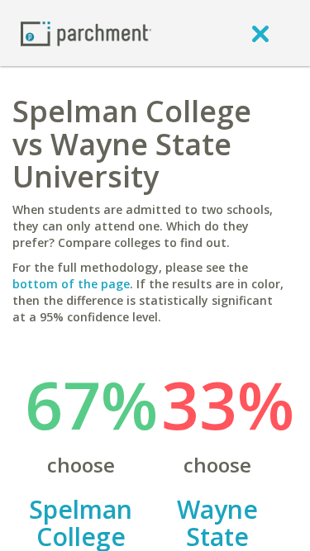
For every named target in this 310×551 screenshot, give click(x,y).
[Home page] (86, 32)
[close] (260, 33)
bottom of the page (71, 284)
